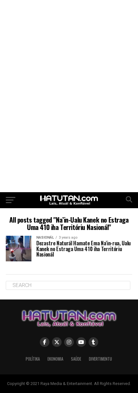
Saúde (76, 359)
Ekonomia (55, 359)
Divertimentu (100, 359)
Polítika (33, 359)
